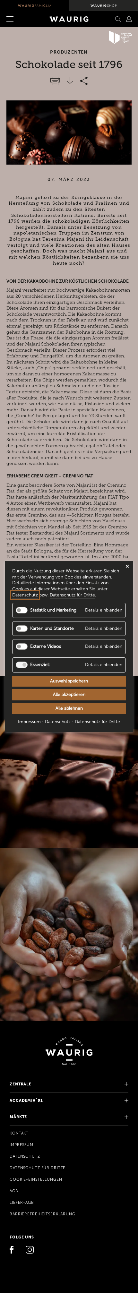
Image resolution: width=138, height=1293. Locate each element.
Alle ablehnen (69, 708)
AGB (14, 1191)
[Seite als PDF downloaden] (70, 81)
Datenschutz (25, 1156)
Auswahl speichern (69, 681)
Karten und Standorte (52, 628)
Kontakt (19, 1133)
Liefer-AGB (22, 1202)
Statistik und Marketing (53, 610)
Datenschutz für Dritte (37, 1168)
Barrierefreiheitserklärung (42, 1214)
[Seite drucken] (55, 81)
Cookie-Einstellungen (36, 1179)
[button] (18, 19)
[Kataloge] (129, 19)
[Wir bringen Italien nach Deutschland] (34, 5)
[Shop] (103, 5)
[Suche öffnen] (118, 19)
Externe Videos (45, 646)
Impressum (21, 1145)
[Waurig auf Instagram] (30, 1250)
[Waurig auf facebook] (14, 1250)
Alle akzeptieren (69, 694)
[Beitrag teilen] (84, 81)
